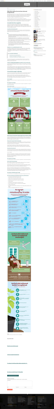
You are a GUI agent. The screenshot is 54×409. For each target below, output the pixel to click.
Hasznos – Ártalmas (40, 399)
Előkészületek (36, 17)
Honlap (25, 387)
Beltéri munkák (10, 399)
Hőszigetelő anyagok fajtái (21, 399)
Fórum (40, 45)
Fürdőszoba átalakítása (37, 19)
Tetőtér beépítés (37, 24)
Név (8, 387)
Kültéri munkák (10, 400)
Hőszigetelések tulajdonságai (21, 400)
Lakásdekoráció (29, 399)
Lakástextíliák (29, 400)
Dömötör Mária (35, 47)
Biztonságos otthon (40, 400)
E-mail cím (17, 387)
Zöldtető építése (40, 401)
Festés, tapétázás (37, 18)
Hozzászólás (9, 380)
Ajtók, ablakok (36, 11)
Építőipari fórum (40, 404)
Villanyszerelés (36, 25)
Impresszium (39, 407)
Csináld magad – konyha (37, 16)
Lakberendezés (36, 23)
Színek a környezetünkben (31, 401)
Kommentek (36, 45)
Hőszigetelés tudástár (20, 401)
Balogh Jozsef (35, 50)
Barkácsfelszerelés (37, 12)
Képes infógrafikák (10, 405)
